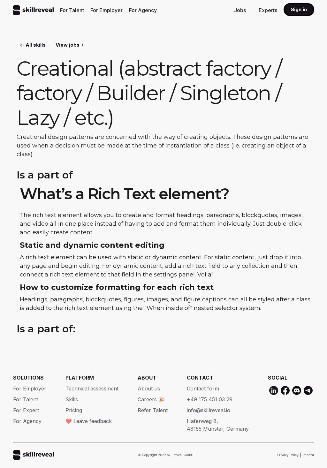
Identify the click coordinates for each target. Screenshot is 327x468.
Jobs (240, 10)
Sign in (299, 9)
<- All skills (33, 45)
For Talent (72, 10)
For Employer (106, 10)
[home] (33, 10)
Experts (268, 10)
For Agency (143, 10)
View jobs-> (70, 45)
